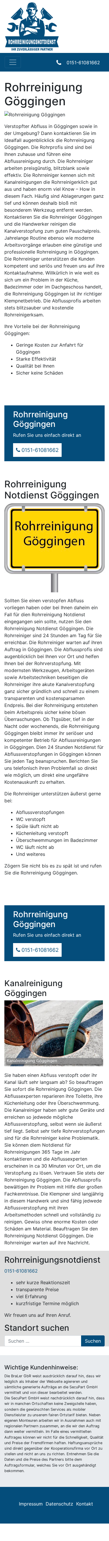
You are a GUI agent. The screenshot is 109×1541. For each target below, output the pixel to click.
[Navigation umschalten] (13, 62)
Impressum (31, 1504)
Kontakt (84, 1504)
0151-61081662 (83, 62)
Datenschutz (59, 1504)
